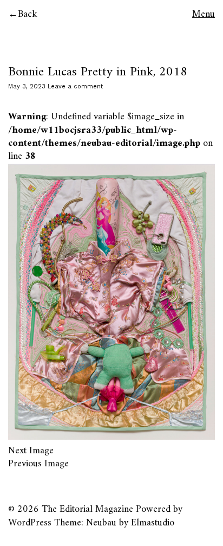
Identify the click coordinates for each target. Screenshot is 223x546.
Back (27, 14)
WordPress (29, 523)
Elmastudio (152, 523)
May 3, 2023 (26, 86)
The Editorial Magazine (87, 509)
